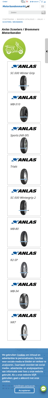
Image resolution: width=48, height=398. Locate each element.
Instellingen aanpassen (24, 385)
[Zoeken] (43, 13)
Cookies (21, 354)
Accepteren (24, 390)
